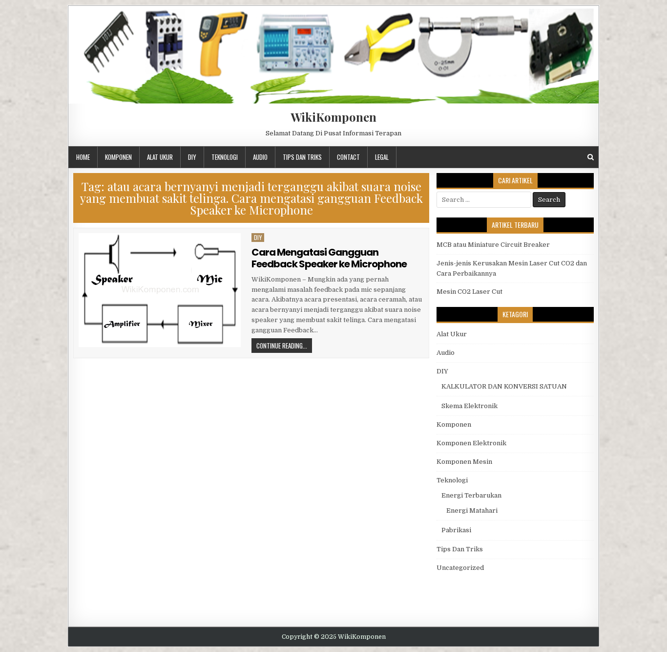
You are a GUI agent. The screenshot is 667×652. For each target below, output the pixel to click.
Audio (260, 157)
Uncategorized (460, 567)
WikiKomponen (333, 117)
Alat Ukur (160, 157)
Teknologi (224, 157)
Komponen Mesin (464, 461)
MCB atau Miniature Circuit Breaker (493, 244)
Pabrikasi (456, 530)
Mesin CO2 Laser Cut (469, 291)
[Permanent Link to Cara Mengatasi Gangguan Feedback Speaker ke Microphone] (160, 290)
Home (83, 157)
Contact (348, 157)
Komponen (118, 157)
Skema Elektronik (469, 406)
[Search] (590, 157)
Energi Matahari (472, 510)
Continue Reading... (281, 345)
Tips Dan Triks (302, 157)
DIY (192, 157)
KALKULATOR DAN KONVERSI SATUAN (504, 386)
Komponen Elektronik (471, 443)
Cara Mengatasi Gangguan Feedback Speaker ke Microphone (329, 258)
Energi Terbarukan (471, 495)
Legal (382, 157)
